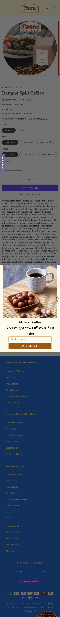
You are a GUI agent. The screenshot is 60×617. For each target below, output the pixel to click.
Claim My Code (30, 346)
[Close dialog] (57, 300)
